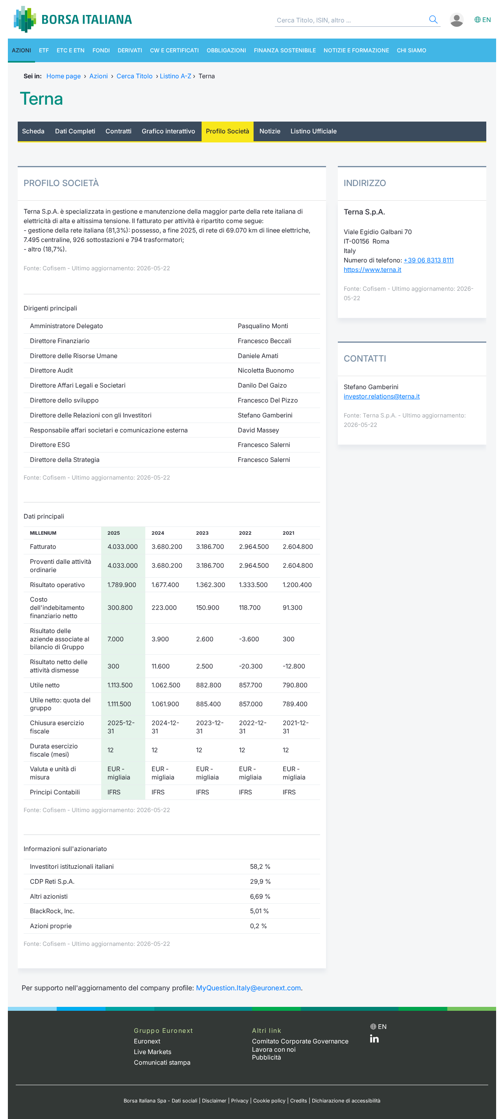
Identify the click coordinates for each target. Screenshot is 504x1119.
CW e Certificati (174, 50)
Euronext (147, 1041)
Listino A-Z (175, 76)
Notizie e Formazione (356, 50)
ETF (44, 50)
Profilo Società (227, 131)
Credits (298, 1101)
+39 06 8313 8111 (429, 260)
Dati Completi (75, 131)
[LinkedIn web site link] (374, 1040)
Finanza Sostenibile (285, 50)
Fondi (101, 50)
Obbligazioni (226, 50)
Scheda (33, 131)
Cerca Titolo (135, 76)
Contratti (119, 131)
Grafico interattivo (168, 131)
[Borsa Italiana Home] (73, 19)
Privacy (239, 1101)
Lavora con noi (274, 1049)
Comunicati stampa (162, 1062)
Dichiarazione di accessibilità (346, 1101)
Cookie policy (269, 1101)
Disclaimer (214, 1101)
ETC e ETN (71, 50)
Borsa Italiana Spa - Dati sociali (160, 1101)
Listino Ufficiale (314, 131)
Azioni (21, 50)
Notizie (269, 131)
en (486, 20)
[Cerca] (433, 21)
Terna (41, 98)
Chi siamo (411, 50)
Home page (63, 76)
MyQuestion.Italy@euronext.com (248, 988)
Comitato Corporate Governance (300, 1041)
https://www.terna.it (372, 269)
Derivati (130, 50)
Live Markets (152, 1052)
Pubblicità (266, 1057)
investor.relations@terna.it (382, 396)
